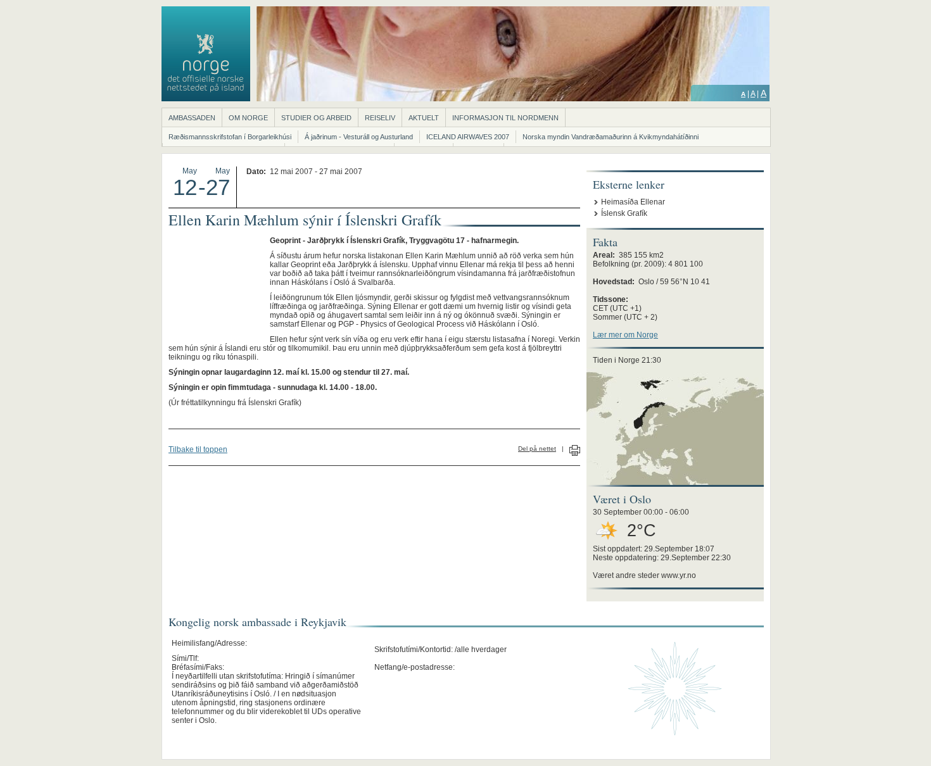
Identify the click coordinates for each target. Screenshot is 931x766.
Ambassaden (191, 118)
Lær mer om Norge (625, 334)
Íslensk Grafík (624, 213)
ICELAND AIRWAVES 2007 (467, 137)
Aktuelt (423, 118)
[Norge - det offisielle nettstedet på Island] (206, 98)
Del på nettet (537, 448)
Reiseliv (380, 118)
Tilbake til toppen (197, 449)
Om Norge (248, 118)
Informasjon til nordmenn (505, 118)
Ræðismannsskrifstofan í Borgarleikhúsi (229, 137)
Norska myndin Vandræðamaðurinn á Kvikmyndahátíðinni (610, 137)
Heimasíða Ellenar (633, 202)
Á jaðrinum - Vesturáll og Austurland (359, 137)
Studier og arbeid (316, 118)
